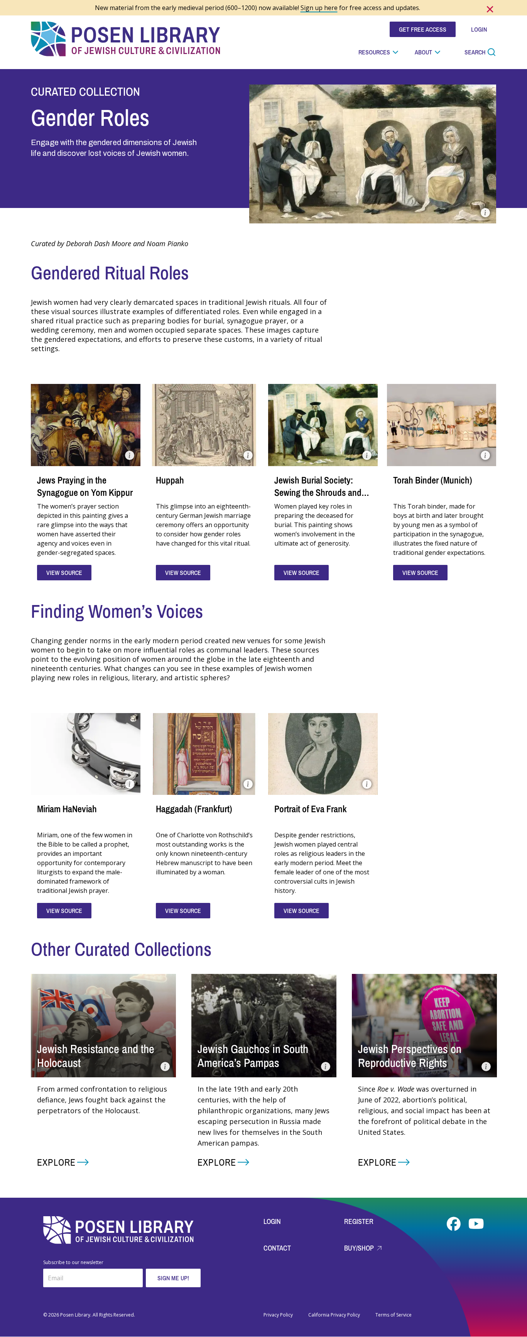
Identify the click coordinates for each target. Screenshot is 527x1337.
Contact (277, 1248)
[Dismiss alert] (490, 9)
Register (358, 1221)
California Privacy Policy (334, 1315)
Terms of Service (393, 1315)
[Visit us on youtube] (476, 1224)
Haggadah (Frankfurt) (194, 809)
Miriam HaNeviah (67, 809)
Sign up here (319, 7)
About (423, 52)
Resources (374, 52)
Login (272, 1221)
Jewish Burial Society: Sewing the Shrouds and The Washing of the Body (319, 492)
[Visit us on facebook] (454, 1224)
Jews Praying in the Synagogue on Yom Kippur (85, 486)
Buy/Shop (359, 1248)
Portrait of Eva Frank (310, 809)
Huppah (170, 480)
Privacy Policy (278, 1315)
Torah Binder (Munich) (432, 480)
